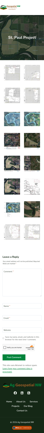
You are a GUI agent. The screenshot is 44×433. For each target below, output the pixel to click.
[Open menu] (41, 7)
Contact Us (22, 410)
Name (7, 306)
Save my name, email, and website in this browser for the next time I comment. (22, 338)
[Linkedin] (22, 393)
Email (7, 318)
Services (34, 401)
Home (9, 401)
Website (7, 330)
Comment (9, 271)
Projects (15, 406)
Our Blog (28, 406)
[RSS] (29, 393)
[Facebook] (15, 393)
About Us (20, 401)
